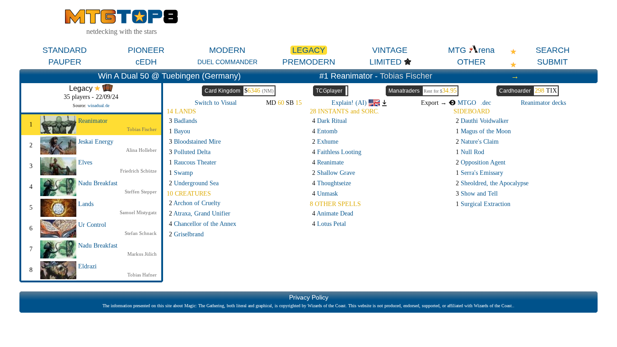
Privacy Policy (308, 297)
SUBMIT (552, 61)
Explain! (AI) (350, 102)
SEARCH (553, 50)
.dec (486, 102)
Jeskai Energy (95, 141)
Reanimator (93, 120)
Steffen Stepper (141, 191)
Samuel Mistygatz (138, 212)
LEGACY (308, 50)
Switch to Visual (216, 102)
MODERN (227, 50)
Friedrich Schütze (138, 171)
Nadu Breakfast (97, 183)
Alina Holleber (141, 150)
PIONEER (146, 50)
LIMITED (385, 61)
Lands (85, 204)
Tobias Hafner (142, 274)
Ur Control (92, 224)
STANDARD (64, 50)
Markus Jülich (142, 254)
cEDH (146, 61)
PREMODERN (308, 61)
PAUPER (64, 61)
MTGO (466, 102)
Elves (85, 162)
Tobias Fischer (406, 75)
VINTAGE (389, 50)
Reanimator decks (543, 102)
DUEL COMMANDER (227, 62)
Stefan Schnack (141, 233)
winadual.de (98, 105)
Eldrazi (87, 266)
